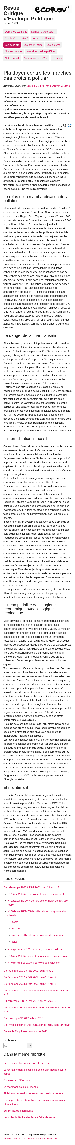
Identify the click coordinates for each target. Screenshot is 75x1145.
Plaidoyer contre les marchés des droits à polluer (33, 1093)
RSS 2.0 (52, 1138)
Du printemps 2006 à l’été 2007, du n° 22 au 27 (30, 1000)
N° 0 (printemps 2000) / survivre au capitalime (34, 962)
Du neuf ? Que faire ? (43, 31)
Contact (40, 1138)
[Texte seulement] (70, 125)
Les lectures (54, 44)
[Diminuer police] (65, 125)
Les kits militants (33, 44)
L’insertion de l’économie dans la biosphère (27, 1063)
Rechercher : (11, 1040)
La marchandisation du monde (20, 1086)
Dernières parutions (16, 31)
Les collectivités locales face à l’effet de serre (29, 1117)
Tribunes (57, 58)
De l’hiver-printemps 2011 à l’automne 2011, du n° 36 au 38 (36, 1024)
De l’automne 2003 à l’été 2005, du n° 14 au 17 (29, 983)
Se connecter (26, 1138)
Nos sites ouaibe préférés (41, 51)
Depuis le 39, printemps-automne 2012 (25, 1031)
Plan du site (10, 1138)
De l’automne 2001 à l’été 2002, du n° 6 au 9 (28, 970)
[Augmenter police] (60, 125)
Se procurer (36, 58)
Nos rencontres (13, 51)
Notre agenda (12, 58)
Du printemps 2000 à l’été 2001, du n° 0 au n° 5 (31, 887)
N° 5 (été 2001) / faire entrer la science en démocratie (38, 956)
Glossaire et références (16, 1080)
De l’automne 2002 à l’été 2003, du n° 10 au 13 (29, 977)
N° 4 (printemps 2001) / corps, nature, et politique (35, 949)
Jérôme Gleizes (35, 86)
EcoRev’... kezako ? (16, 38)
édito (14, 941)
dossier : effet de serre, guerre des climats (37, 935)
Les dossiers (12, 44)
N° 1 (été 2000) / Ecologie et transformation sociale (36, 893)
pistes (15, 921)
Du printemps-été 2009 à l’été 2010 (23, 1018)
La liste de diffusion (43, 38)
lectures (16, 928)
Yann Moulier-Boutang (57, 86)
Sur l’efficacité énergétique (18, 1110)
